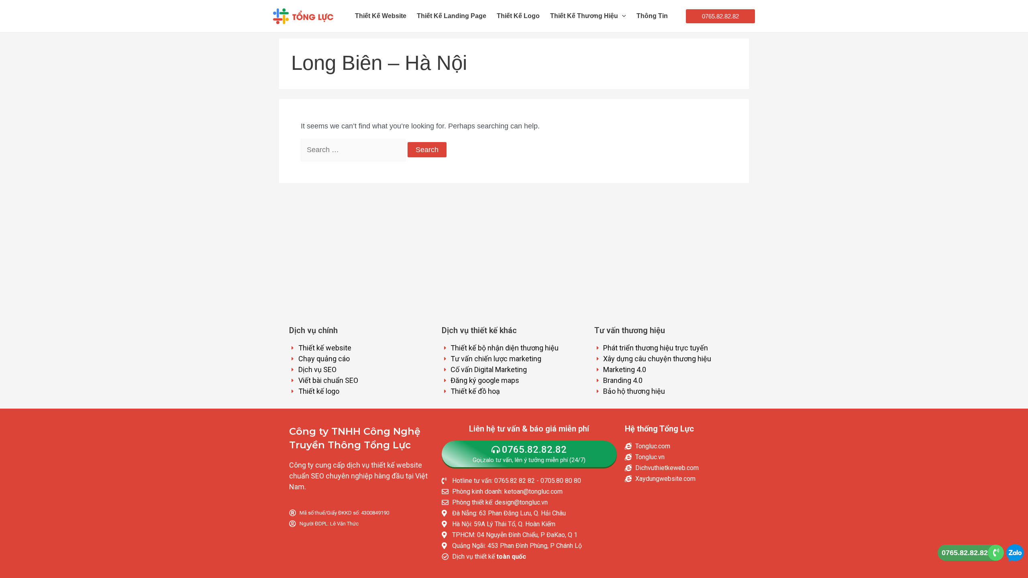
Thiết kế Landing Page (451, 15)
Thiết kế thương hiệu (584, 15)
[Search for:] (354, 150)
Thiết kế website (380, 15)
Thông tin (652, 15)
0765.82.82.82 (965, 553)
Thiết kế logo (518, 15)
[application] (622, 16)
